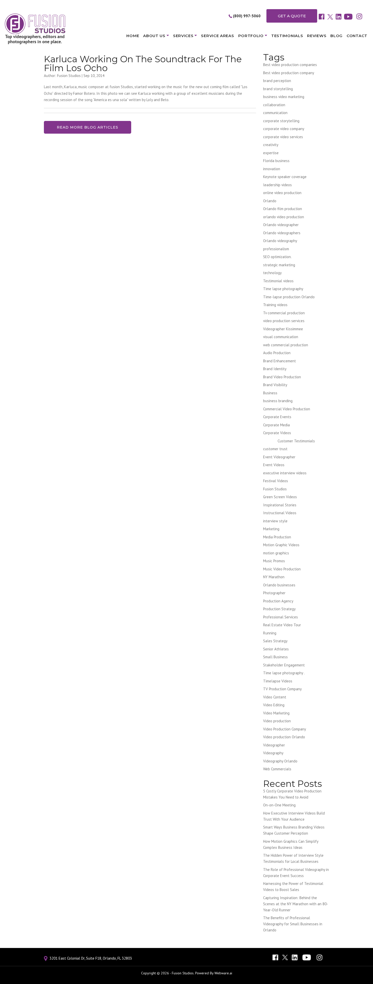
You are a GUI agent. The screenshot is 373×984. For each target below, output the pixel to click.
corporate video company (283, 128)
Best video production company (288, 72)
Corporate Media (276, 425)
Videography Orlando (280, 761)
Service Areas (217, 35)
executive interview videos (285, 473)
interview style (275, 521)
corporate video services (283, 136)
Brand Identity (274, 368)
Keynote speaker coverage (285, 176)
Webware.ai (223, 973)
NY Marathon (273, 576)
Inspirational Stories (279, 505)
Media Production (277, 537)
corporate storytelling (281, 120)
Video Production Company (284, 729)
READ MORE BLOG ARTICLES (87, 127)
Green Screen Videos (280, 496)
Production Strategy (279, 608)
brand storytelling (278, 88)
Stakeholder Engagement (284, 665)
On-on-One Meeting (279, 805)
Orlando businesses (279, 585)
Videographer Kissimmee (283, 328)
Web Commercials (277, 769)
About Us (154, 35)
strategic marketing (279, 264)
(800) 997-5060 (247, 15)
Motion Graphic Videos (281, 544)
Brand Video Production (282, 376)
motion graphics (276, 553)
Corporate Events (277, 416)
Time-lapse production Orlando (289, 296)
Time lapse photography (283, 288)
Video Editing (273, 704)
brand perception (277, 80)
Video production (277, 721)
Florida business (276, 160)
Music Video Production (282, 569)
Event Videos (273, 464)
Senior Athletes (276, 649)
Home (132, 35)
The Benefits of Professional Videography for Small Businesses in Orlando (292, 923)
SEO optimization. (277, 256)
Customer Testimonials (296, 441)
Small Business (275, 656)
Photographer (274, 592)
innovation (271, 168)
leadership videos (277, 184)
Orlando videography (280, 240)
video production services (283, 320)
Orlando (269, 200)
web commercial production (285, 344)
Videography (273, 753)
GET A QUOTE (292, 15)
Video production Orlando (284, 737)
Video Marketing (276, 713)
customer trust (275, 448)
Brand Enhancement (279, 360)
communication (275, 112)
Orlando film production (282, 208)
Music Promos (274, 560)
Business (270, 393)
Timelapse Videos (277, 681)
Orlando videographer (281, 224)
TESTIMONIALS (287, 35)
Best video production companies (290, 64)
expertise (271, 152)
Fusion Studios (275, 489)
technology (272, 272)
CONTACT (357, 35)
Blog (336, 35)
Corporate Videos (277, 432)
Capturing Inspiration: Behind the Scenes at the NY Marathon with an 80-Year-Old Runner (295, 903)
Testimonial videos (278, 280)
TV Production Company (282, 688)
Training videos (275, 304)
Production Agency (278, 601)
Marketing (271, 528)
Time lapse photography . (284, 672)
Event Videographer (279, 457)
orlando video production (283, 216)
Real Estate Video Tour (282, 624)
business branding (278, 400)
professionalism (276, 248)
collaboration (274, 104)
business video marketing (283, 96)
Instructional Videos (279, 512)
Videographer (274, 745)
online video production (282, 192)
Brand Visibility (275, 384)
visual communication (280, 336)
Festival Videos (275, 480)
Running (269, 633)
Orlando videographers (281, 232)
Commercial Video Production (286, 409)
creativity (270, 144)
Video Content (274, 697)
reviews (316, 35)
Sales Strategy (275, 640)
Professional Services (280, 617)
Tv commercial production (284, 312)
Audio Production (277, 352)
